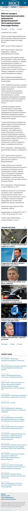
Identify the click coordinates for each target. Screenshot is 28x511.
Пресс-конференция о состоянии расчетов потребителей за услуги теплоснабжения (11, 485)
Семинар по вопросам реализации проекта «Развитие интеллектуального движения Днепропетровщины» (13, 466)
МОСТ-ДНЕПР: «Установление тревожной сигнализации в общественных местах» (14, 396)
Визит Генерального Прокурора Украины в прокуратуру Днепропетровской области (14, 368)
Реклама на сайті (5, 495)
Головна (5, 7)
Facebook (16, 220)
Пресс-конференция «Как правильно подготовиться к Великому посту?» (12, 427)
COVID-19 (22, 7)
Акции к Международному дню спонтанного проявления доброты (12, 376)
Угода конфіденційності (7, 497)
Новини (13, 7)
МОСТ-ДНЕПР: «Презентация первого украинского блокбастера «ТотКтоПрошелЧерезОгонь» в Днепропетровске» (12, 456)
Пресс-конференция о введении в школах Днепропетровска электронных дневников (13, 410)
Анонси (7, 10)
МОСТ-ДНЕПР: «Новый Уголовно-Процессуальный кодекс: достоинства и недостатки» (13, 476)
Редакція (3, 494)
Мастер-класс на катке (8, 403)
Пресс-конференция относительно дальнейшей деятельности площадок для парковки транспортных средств (12, 419)
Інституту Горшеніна (10, 499)
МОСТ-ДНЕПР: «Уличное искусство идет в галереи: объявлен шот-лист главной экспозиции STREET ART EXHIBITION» (14, 446)
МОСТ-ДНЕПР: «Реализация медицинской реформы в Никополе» (12, 359)
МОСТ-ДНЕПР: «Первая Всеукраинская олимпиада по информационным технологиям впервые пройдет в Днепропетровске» (13, 436)
